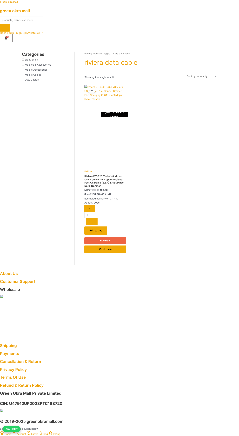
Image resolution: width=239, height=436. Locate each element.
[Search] (5, 28)
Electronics (31, 59)
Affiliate (31, 33)
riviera (88, 171)
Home (87, 53)
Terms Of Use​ (13, 377)
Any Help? (12, 428)
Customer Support (17, 281)
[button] (39, 33)
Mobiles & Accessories (38, 64)
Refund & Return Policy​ (22, 385)
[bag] (6, 38)
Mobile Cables (33, 74)
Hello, (3, 33)
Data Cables (32, 79)
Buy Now (105, 240)
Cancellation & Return (20, 361)
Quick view (105, 249)
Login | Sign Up (16, 33)
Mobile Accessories (36, 69)
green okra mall (9, 1)
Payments (9, 353)
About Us (9, 273)
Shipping (8, 345)
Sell (38, 33)
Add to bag (95, 230)
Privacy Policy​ (13, 369)
